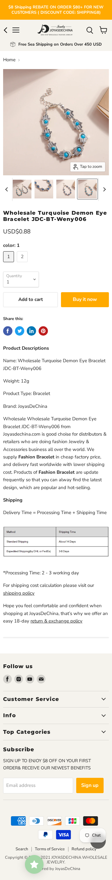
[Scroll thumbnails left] (7, 189)
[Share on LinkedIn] (31, 331)
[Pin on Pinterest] (43, 331)
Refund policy (84, 849)
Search (22, 849)
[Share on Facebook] (7, 331)
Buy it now (85, 299)
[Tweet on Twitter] (19, 331)
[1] (9, 264)
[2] (23, 264)
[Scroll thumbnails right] (103, 189)
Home (9, 59)
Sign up (90, 785)
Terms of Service (50, 849)
